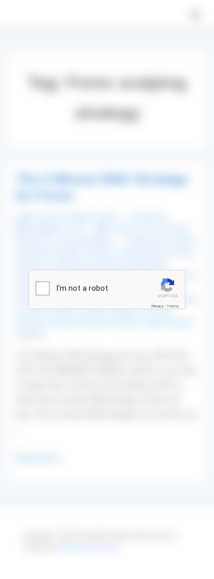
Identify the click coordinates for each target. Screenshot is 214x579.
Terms (173, 306)
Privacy (157, 306)
